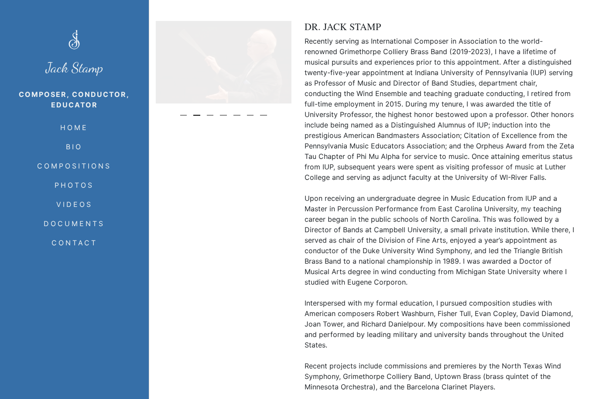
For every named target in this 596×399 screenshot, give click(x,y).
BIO (74, 146)
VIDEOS (74, 204)
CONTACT (74, 242)
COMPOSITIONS (74, 166)
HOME (74, 127)
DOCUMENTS (74, 223)
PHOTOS (74, 185)
